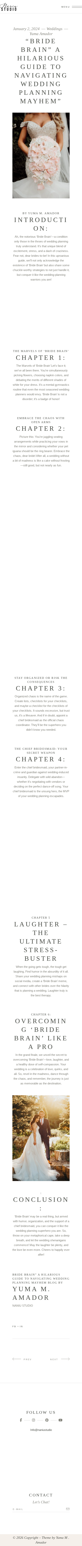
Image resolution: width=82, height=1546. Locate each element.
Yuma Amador (41, 34)
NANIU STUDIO (22, 1305)
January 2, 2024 (27, 29)
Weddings (54, 29)
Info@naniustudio (41, 1429)
